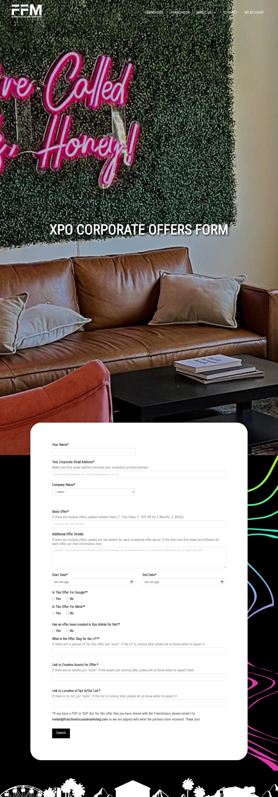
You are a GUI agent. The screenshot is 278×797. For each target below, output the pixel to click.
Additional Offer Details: (68, 534)
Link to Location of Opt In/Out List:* (76, 691)
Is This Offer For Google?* (70, 592)
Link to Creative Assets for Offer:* (75, 665)
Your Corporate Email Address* (73, 462)
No (72, 599)
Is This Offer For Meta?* (68, 607)
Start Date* (60, 575)
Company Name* (63, 485)
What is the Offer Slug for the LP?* (75, 639)
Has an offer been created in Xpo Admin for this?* (86, 624)
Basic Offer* (60, 512)
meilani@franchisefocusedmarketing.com (80, 719)
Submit (61, 733)
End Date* (149, 575)
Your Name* (60, 445)
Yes (58, 599)
